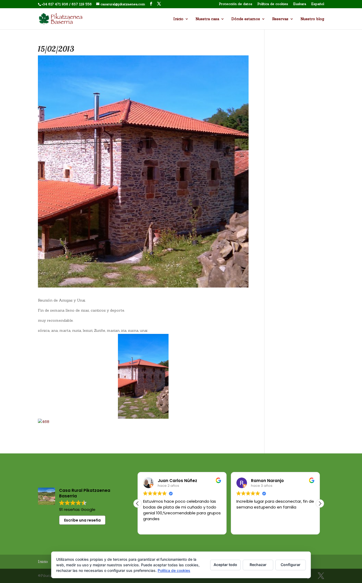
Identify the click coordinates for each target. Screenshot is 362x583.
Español (317, 4)
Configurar (291, 564)
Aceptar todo (225, 564)
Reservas (280, 19)
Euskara (299, 4)
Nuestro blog (312, 19)
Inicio (178, 19)
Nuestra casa (207, 19)
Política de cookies (272, 4)
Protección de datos (235, 4)
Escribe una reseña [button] (82, 520)
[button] (320, 503)
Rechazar (258, 564)
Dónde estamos (245, 19)
